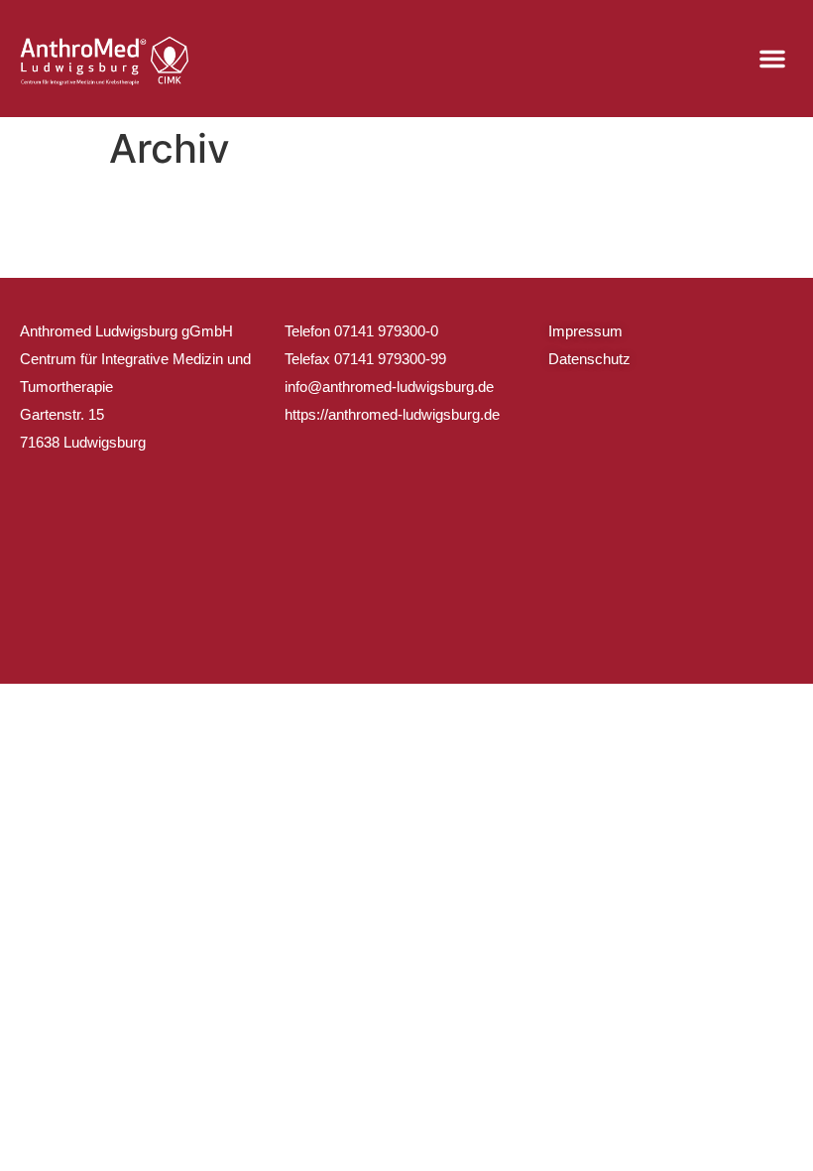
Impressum (585, 331)
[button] (772, 58)
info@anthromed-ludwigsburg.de (389, 386)
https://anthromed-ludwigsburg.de (392, 414)
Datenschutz (589, 358)
